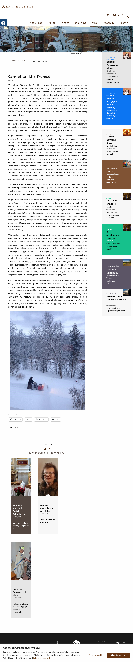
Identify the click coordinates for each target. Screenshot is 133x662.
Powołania (109, 23)
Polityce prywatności (41, 658)
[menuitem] (36, 22)
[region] (66, 653)
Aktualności (36, 23)
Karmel (51, 23)
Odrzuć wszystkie (95, 655)
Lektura (65, 23)
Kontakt (124, 23)
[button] (3, 22)
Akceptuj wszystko (118, 655)
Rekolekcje (80, 23)
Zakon (95, 23)
